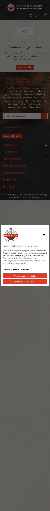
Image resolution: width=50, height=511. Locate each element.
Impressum (16, 269)
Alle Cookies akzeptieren (25, 281)
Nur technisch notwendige (25, 275)
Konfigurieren (25, 269)
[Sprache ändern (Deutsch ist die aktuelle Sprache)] (45, 235)
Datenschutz (6, 269)
